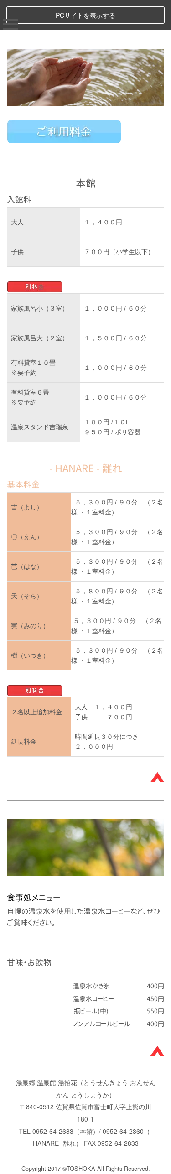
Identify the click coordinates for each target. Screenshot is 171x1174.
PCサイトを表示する (85, 15)
